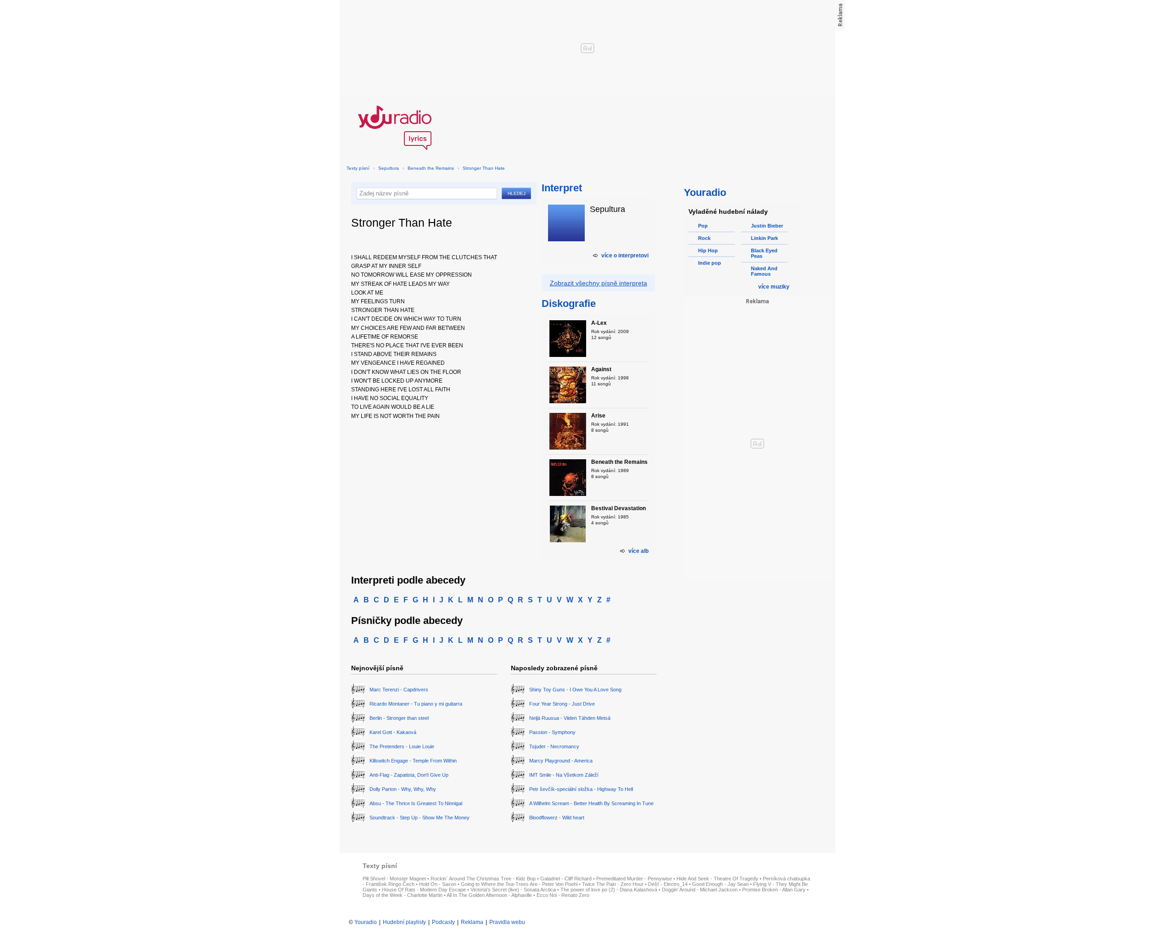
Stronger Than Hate (484, 168)
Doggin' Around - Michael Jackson (700, 889)
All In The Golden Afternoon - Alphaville (489, 895)
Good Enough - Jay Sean (720, 884)
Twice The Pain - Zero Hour (612, 884)
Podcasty (443, 922)
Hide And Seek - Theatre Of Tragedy (717, 878)
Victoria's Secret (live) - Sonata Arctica (513, 889)
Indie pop (709, 263)
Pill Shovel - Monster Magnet (394, 878)
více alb (638, 551)
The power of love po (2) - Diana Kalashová (608, 889)
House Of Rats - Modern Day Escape (424, 889)
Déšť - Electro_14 (668, 884)
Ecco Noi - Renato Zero (563, 895)
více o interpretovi (625, 255)
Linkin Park (764, 238)
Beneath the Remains (431, 168)
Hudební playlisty (404, 922)
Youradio (365, 922)
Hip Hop (708, 250)
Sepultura (388, 168)
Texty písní (358, 168)
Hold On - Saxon (437, 884)
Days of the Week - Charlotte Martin (402, 895)
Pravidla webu (507, 922)
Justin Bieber (767, 225)
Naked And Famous (764, 271)
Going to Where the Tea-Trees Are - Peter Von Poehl (519, 884)
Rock (704, 238)
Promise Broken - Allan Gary (774, 889)
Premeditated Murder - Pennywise (634, 878)
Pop (703, 225)
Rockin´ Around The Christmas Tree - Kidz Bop (483, 878)
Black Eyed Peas (764, 253)
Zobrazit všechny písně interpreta (598, 283)
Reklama (472, 922)
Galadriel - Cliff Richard (566, 878)
